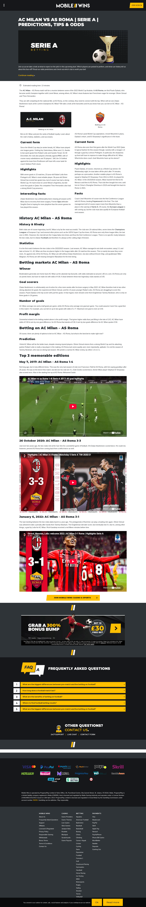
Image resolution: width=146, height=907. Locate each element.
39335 (35, 800)
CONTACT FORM (87, 734)
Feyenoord (97, 201)
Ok (96, 902)
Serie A (95, 207)
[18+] (91, 779)
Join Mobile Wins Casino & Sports (72, 598)
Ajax (59, 202)
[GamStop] (54, 780)
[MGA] (63, 773)
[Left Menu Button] (4, 5)
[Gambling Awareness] (118, 773)
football (44, 238)
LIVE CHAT (72, 734)
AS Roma (99, 90)
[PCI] (100, 773)
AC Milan (26, 90)
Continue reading (26, 75)
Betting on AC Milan (45, 129)
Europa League (116, 207)
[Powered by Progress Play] (81, 773)
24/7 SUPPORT (57, 734)
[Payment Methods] (29, 767)
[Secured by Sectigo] (72, 780)
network (103, 643)
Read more (113, 902)
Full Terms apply (89, 644)
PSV (60, 156)
